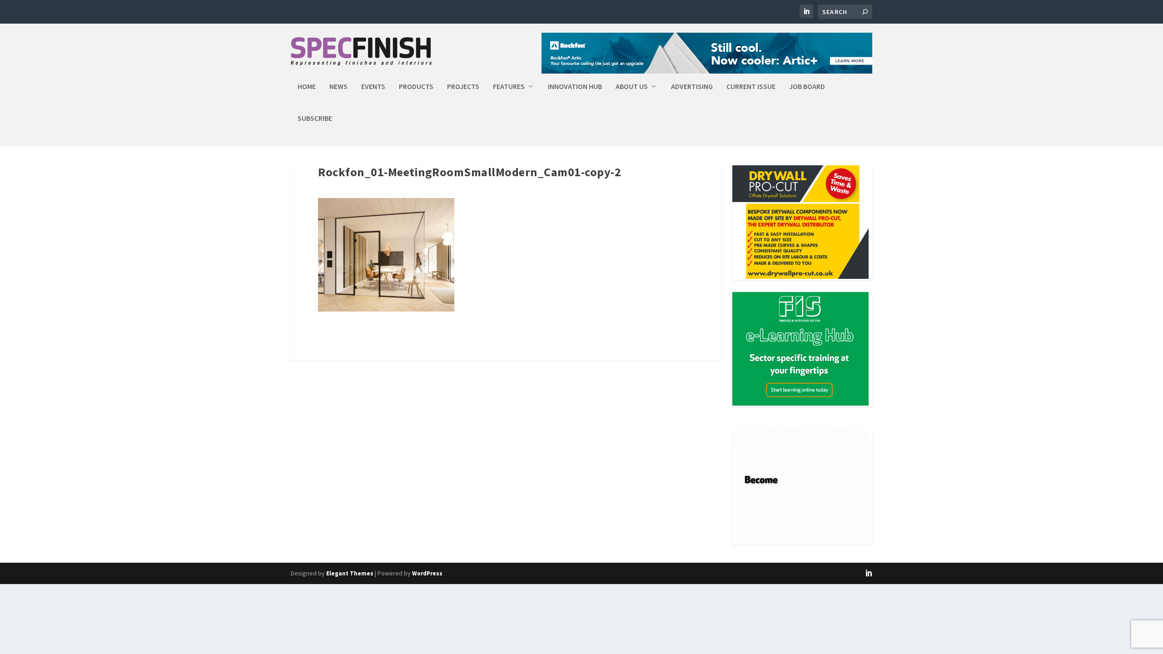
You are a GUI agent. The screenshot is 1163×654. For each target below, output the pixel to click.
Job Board (807, 87)
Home (307, 87)
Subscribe (315, 118)
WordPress (427, 573)
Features (509, 87)
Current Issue (750, 87)
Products (416, 87)
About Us (632, 87)
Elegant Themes (349, 573)
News (338, 87)
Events (373, 87)
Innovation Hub (575, 87)
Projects (463, 87)
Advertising (692, 87)
